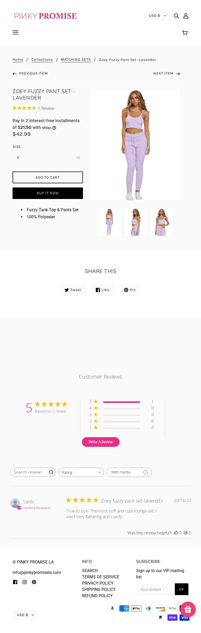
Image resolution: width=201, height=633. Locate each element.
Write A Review (101, 441)
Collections (42, 60)
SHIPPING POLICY (99, 589)
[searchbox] (28, 472)
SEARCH (90, 570)
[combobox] (81, 472)
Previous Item (33, 73)
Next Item (164, 73)
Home (18, 60)
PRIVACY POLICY (98, 583)
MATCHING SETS (76, 60)
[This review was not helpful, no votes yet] (185, 533)
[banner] (45, 15)
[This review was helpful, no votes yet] (176, 533)
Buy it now (48, 193)
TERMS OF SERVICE (100, 576)
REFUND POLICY (97, 595)
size (17, 147)
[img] (176, 15)
